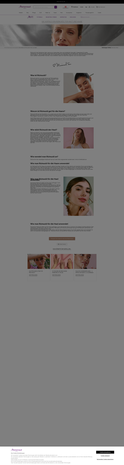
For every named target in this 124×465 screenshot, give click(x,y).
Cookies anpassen (105, 455)
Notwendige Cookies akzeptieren (105, 459)
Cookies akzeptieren (105, 452)
